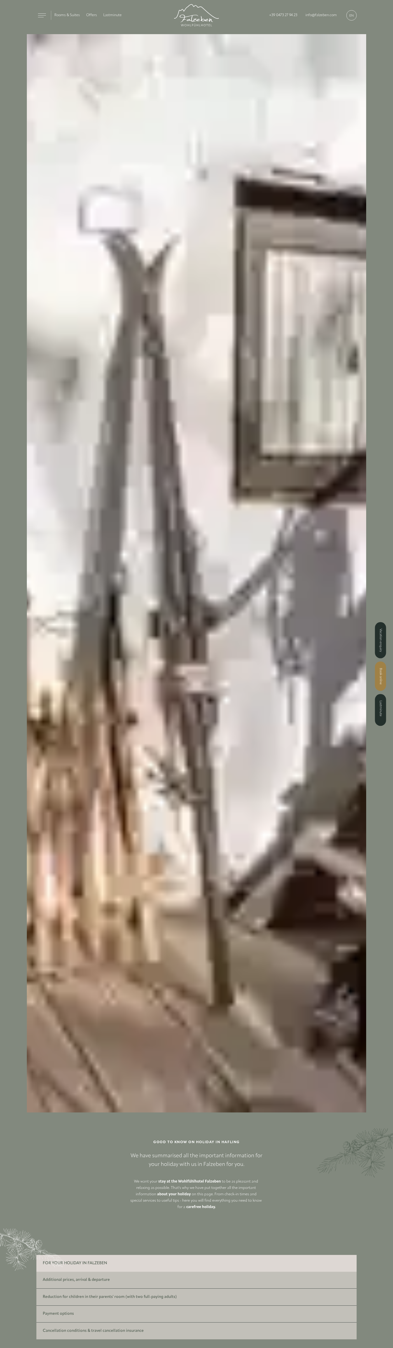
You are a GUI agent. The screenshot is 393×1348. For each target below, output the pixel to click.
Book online (380, 676)
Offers (87, 15)
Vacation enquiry (380, 640)
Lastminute (106, 15)
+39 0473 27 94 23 (289, 15)
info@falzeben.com (323, 15)
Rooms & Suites (65, 15)
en (351, 16)
